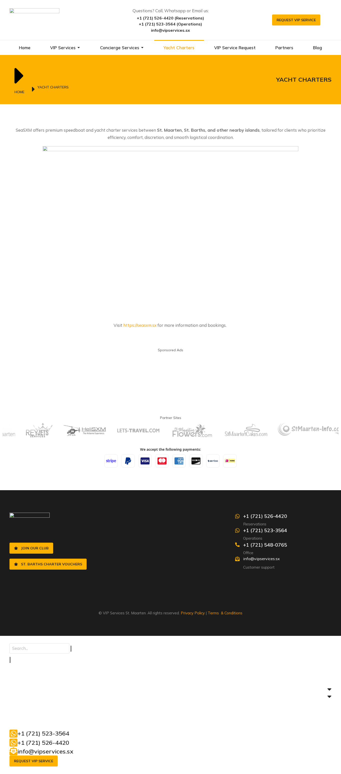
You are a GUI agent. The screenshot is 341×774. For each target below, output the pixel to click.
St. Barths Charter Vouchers (51, 564)
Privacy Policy (193, 613)
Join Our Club (35, 548)
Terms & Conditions (225, 613)
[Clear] (70, 649)
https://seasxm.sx (140, 325)
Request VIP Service (296, 20)
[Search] (9, 660)
